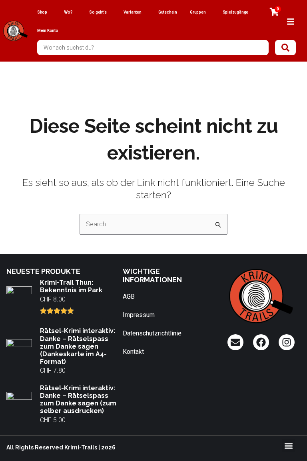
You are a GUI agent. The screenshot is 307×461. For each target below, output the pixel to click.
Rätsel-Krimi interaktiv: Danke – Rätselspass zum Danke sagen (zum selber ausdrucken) (78, 399)
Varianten (133, 12)
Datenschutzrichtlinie (152, 333)
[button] (288, 445)
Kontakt (133, 351)
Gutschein (167, 12)
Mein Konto (47, 30)
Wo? (68, 12)
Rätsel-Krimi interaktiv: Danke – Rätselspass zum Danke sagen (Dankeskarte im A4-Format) (77, 346)
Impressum (139, 315)
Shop (42, 12)
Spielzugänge (236, 12)
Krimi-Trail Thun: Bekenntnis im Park (71, 286)
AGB (129, 296)
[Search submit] (285, 47)
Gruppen (198, 12)
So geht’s (97, 12)
